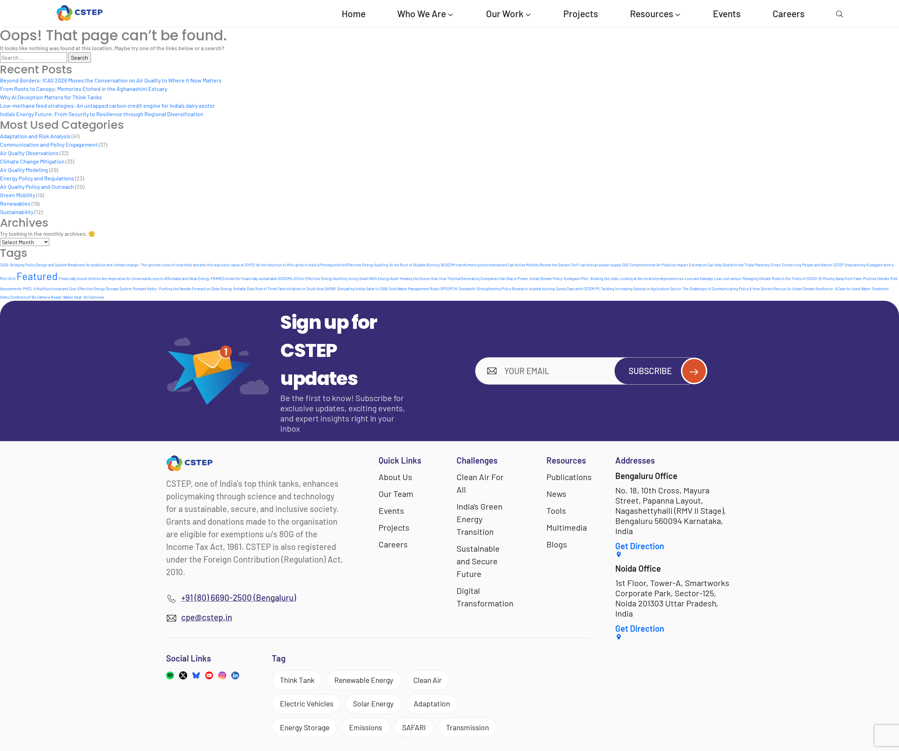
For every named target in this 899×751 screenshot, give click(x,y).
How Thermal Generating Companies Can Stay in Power (483, 278)
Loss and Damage (699, 278)
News (556, 494)
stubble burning (542, 288)
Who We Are (421, 13)
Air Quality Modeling (24, 169)
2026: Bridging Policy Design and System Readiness (42, 264)
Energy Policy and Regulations (37, 178)
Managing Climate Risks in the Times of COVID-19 (782, 278)
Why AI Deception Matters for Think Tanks (51, 97)
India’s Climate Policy (546, 278)
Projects (580, 13)
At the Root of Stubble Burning (414, 264)
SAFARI (330, 288)
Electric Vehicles (306, 703)
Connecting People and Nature (807, 264)
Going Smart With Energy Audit (373, 278)
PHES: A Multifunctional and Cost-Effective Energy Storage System (77, 288)
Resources (651, 13)
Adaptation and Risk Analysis (35, 136)
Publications (569, 477)
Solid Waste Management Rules (414, 288)
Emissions (365, 727)
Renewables (15, 203)
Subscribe (650, 371)
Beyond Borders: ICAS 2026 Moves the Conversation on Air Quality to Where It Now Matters (111, 80)
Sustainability (16, 211)
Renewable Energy (363, 680)
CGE (625, 264)
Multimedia (566, 527)
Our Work (505, 13)
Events (727, 13)
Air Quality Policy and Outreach (37, 186)
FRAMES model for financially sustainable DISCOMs (252, 278)
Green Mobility (17, 195)
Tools (556, 510)
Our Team (396, 494)
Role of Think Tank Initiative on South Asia (289, 288)
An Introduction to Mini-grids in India (286, 264)
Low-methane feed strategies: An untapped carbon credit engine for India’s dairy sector (107, 105)
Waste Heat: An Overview (83, 297)
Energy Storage (304, 727)
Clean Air (427, 680)
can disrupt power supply (600, 264)
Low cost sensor (727, 278)
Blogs (556, 544)
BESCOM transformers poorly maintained (474, 264)
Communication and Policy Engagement (49, 144)
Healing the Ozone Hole (419, 278)
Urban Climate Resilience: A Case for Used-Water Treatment (840, 288)
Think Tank (297, 680)
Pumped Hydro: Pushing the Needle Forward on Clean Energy (182, 288)
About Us (395, 477)
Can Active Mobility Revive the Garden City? (543, 264)
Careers (789, 13)
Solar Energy (373, 703)
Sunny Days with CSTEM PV (577, 288)
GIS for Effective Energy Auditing (320, 278)
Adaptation (432, 703)
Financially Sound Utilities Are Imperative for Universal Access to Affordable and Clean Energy (134, 278)
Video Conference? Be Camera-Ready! (31, 297)
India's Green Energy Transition (480, 519)
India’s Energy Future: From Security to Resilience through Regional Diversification (101, 114)
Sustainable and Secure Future (478, 561)
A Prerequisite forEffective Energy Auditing (352, 264)
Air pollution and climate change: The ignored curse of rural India (139, 264)
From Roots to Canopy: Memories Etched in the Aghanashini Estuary (83, 88)
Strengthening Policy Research (502, 288)
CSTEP (838, 264)
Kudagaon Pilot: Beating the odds (591, 278)
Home (354, 13)
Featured (37, 276)
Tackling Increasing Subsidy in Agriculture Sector (641, 288)
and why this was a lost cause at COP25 (224, 264)
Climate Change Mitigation (32, 161)
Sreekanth (467, 288)
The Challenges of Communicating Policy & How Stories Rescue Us (736, 288)
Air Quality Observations (29, 152)
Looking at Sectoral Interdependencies (651, 278)
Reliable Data (243, 288)
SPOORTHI (449, 288)
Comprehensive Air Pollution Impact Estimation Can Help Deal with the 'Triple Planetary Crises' (705, 264)
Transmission (467, 727)
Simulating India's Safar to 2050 (362, 288)
